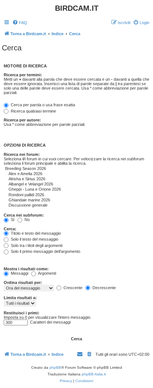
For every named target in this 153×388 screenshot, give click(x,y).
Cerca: (10, 229)
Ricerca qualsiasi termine (33, 111)
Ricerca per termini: (23, 75)
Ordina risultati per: (23, 282)
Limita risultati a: (20, 297)
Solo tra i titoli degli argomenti (36, 245)
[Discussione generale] (52, 205)
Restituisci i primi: (21, 313)
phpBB (55, 367)
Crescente (72, 287)
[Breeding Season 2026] (52, 168)
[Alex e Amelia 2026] (52, 174)
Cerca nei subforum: (24, 215)
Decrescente (103, 287)
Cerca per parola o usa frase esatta (42, 105)
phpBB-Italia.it (94, 374)
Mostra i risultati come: (26, 269)
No (26, 219)
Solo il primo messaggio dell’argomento (45, 251)
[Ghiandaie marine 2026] (52, 200)
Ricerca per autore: (22, 120)
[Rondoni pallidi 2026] (52, 195)
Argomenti (46, 273)
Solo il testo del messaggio (34, 239)
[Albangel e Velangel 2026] (52, 184)
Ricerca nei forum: (22, 154)
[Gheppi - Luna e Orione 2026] (52, 189)
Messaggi (19, 273)
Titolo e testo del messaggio (35, 233)
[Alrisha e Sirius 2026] (52, 179)
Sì (12, 219)
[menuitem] (19, 22)
